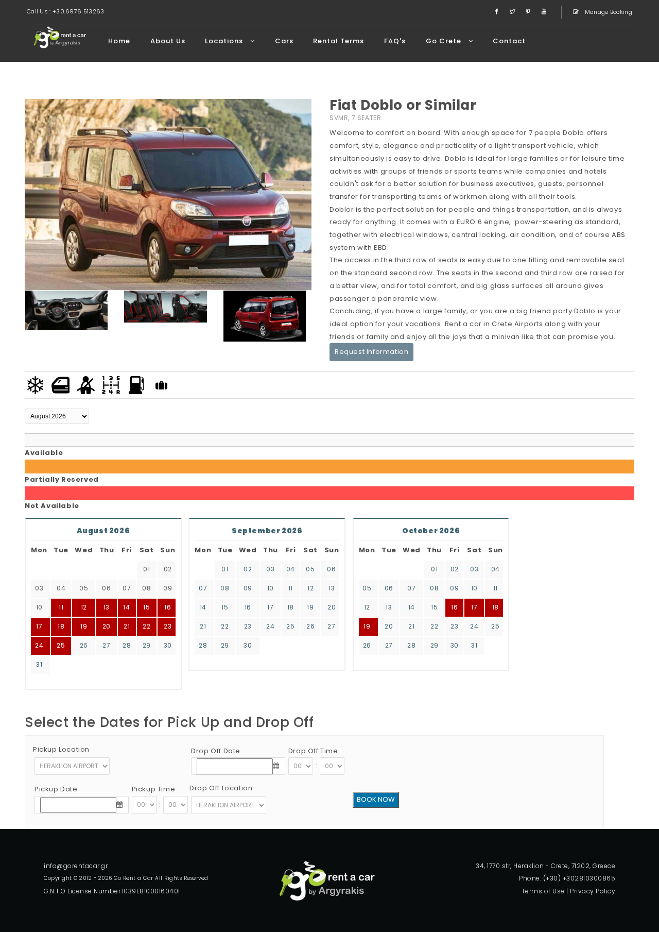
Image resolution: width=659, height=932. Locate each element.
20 (331, 607)
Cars (284, 41)
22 (146, 626)
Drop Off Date (215, 751)
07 (203, 588)
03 (270, 569)
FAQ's (395, 41)
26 (84, 645)
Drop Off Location (220, 788)
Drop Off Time (313, 751)
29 (147, 645)
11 (290, 588)
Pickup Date (56, 789)
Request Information (371, 352)
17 (270, 607)
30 (168, 645)
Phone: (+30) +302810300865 (567, 878)
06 (331, 569)
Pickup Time (154, 789)
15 (224, 607)
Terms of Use (543, 891)
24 (39, 645)
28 (127, 645)
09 (248, 588)
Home (119, 41)
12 (310, 588)
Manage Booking (608, 12)
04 (290, 569)
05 (310, 569)
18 (290, 607)
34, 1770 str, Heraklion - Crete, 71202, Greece (545, 865)
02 (248, 569)
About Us (167, 41)
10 (270, 588)
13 (331, 588)
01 (224, 569)
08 (224, 588)
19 (310, 607)
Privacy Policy (592, 891)
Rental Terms (338, 41)
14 (203, 607)
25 (61, 645)
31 (39, 664)
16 (248, 607)
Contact (509, 41)
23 (167, 626)
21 (203, 626)
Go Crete (444, 41)
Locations (225, 41)
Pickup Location (61, 749)
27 (106, 645)
